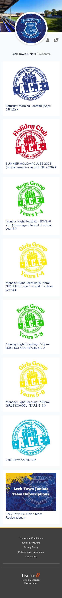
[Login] (47, 40)
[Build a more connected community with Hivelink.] (31, 576)
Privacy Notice (31, 583)
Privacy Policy (31, 547)
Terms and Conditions (31, 538)
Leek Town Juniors (24, 54)
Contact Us (31, 556)
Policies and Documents (31, 552)
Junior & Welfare (31, 542)
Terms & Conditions (31, 580)
